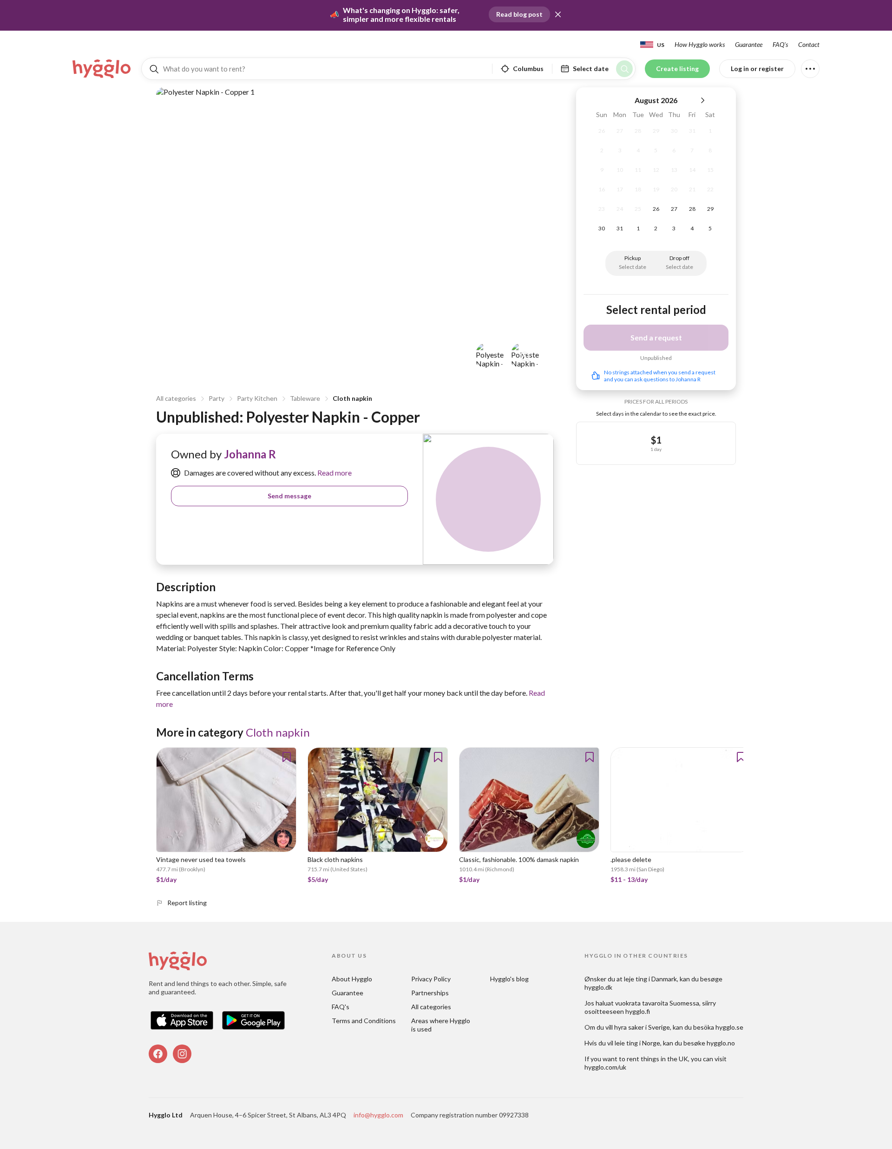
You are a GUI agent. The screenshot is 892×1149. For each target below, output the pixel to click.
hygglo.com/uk (605, 1067)
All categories (176, 398)
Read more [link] (334, 472)
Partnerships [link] (430, 993)
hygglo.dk (598, 987)
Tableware (305, 398)
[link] (102, 68)
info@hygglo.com (378, 1115)
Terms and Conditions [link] (364, 1021)
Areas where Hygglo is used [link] (441, 1025)
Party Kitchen (257, 398)
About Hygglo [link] (352, 979)
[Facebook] (158, 1054)
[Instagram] (182, 1054)
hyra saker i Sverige (642, 1027)
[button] (558, 14)
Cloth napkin (352, 398)
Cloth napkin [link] (278, 732)
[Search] (624, 68)
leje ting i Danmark (650, 979)
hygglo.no (721, 1043)
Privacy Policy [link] (431, 979)
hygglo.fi (637, 1011)
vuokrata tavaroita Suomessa (657, 1003)
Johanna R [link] (250, 454)
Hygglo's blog (509, 979)
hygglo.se (729, 1027)
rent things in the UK (657, 1059)
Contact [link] (809, 44)
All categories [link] (431, 1007)
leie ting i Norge (637, 1043)
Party (216, 398)
